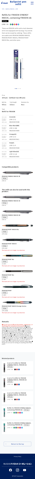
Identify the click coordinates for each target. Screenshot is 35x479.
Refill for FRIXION (9, 9)
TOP (3, 9)
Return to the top (17, 444)
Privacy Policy (17, 456)
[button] (14, 88)
